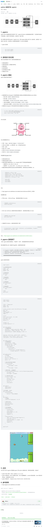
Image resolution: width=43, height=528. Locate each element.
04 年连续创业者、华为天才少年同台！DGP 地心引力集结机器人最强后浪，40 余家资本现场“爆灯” (17, 522)
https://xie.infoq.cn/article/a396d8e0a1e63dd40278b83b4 (16, 492)
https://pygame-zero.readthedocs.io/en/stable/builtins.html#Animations (18, 235)
